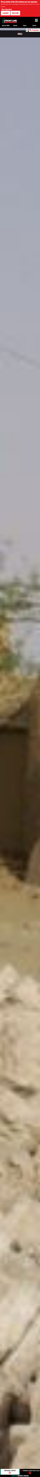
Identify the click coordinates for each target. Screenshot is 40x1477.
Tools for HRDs (6, 25)
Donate (15, 25)
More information (7, 9)
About (24, 25)
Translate (35, 30)
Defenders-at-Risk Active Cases (30, 1470)
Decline (15, 13)
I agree (5, 13)
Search (34, 25)
